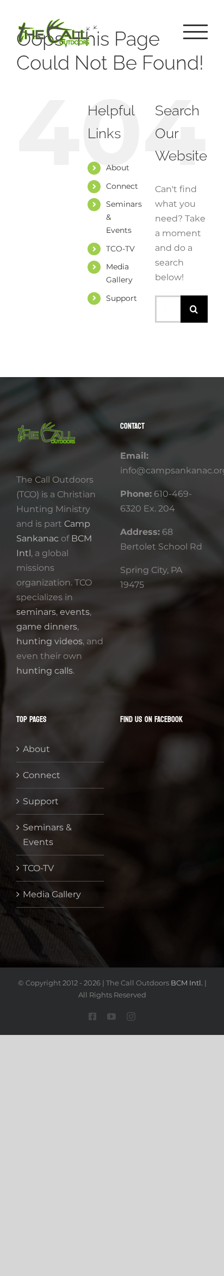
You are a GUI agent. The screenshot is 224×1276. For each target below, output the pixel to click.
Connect (122, 186)
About (117, 167)
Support (121, 298)
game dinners (46, 626)
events (75, 612)
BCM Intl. (187, 982)
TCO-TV (120, 249)
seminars (36, 612)
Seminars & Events (47, 834)
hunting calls (44, 670)
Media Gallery (52, 894)
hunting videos (49, 641)
